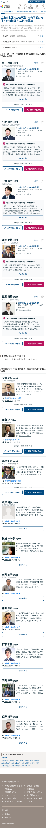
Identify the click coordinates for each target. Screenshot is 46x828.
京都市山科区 (15, 766)
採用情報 (8, 817)
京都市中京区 (16, 398)
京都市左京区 (15, 521)
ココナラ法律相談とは (13, 786)
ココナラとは (10, 795)
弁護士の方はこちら (36, 2)
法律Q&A (8, 789)
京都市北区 (22, 69)
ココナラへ (6, 2)
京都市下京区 (15, 763)
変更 (41, 36)
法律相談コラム (11, 792)
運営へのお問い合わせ (13, 801)
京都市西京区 (25, 766)
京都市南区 (25, 763)
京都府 (7, 398)
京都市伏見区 (5, 766)
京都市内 (4, 758)
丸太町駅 (8, 401)
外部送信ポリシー (33, 795)
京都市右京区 (34, 763)
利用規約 (30, 789)
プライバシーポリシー (35, 792)
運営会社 (8, 814)
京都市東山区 (5, 763)
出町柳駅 (7, 524)
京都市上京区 (14, 760)
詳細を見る (23, 529)
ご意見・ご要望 (33, 786)
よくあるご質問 (11, 798)
